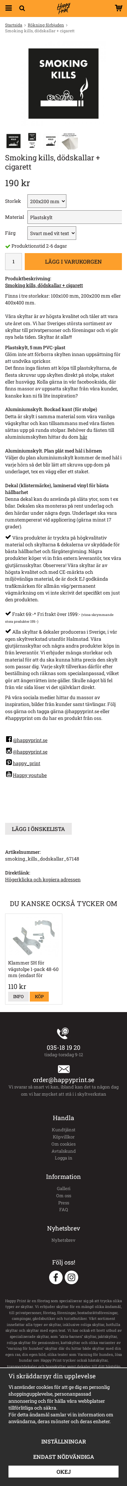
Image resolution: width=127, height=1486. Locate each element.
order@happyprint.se (63, 1080)
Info (18, 996)
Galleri (63, 1188)
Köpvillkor (64, 1137)
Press (63, 1203)
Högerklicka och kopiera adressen (43, 879)
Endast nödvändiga (63, 1456)
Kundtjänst (64, 1130)
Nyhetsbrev (63, 1240)
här (83, 437)
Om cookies (63, 1144)
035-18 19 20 (63, 1047)
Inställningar (63, 1441)
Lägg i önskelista (38, 828)
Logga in (63, 1158)
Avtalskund (63, 1151)
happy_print (26, 763)
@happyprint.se (30, 740)
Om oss (63, 1195)
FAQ (63, 1209)
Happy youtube (30, 775)
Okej (64, 1471)
